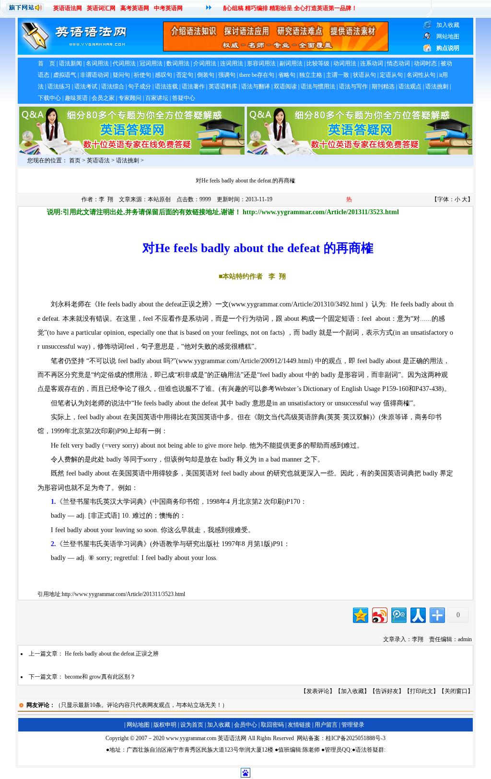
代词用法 (124, 63)
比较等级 (317, 63)
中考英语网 (168, 8)
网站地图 (138, 724)
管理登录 (352, 724)
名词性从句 (421, 75)
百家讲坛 (156, 98)
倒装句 (205, 75)
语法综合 (112, 86)
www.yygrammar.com (191, 738)
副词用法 (291, 63)
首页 (75, 160)
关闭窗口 (456, 691)
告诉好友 (386, 691)
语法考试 (85, 86)
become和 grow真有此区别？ (100, 676)
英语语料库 (223, 86)
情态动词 (398, 63)
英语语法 (98, 160)
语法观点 (409, 86)
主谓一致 (337, 75)
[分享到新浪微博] (379, 614)
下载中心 (49, 98)
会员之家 (103, 98)
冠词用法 (151, 63)
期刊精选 (383, 86)
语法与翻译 (255, 86)
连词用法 (231, 63)
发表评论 (317, 691)
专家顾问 (129, 98)
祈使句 (142, 75)
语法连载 (166, 86)
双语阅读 (285, 86)
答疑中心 (183, 98)
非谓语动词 (94, 75)
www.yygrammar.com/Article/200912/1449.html (244, 361)
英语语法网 (67, 8)
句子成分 (139, 86)
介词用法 (204, 63)
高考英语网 (134, 8)
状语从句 (364, 75)
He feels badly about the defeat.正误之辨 (112, 653)
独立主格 (310, 75)
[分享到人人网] (417, 614)
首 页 (46, 63)
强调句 (226, 75)
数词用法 (177, 63)
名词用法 (97, 63)
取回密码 (272, 724)
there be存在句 (256, 75)
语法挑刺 (436, 86)
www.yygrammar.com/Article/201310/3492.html (297, 304)
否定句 (184, 75)
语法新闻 (70, 63)
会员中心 (245, 724)
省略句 (286, 75)
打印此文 (421, 691)
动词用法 (344, 63)
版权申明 (164, 724)
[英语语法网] (73, 52)
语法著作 (193, 86)
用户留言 (326, 724)
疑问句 (121, 75)
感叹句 (163, 75)
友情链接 (299, 724)
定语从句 (391, 75)
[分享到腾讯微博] (398, 614)
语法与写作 (353, 86)
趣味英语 (76, 98)
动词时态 (425, 63)
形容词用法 (261, 63)
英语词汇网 (101, 8)
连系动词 (371, 63)
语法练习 (58, 86)
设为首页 (191, 724)
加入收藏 (352, 691)
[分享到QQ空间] (360, 614)
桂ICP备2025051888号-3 (356, 738)
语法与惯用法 (318, 86)
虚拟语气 (64, 75)
